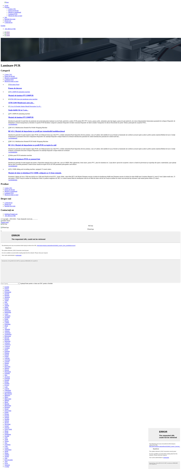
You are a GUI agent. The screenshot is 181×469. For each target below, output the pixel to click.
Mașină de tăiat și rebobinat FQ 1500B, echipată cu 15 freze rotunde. (35, 173)
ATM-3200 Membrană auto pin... (21, 103)
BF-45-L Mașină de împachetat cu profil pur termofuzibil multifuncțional (36, 131)
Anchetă (10, 124)
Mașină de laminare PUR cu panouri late (24, 159)
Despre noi (8, 21)
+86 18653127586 (10, 29)
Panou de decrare (13, 10)
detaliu (15, 124)
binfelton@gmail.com (11, 214)
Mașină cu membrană (14, 12)
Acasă (6, 5)
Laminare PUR (12, 14)
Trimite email (5, 222)
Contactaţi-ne (8, 22)
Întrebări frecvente (10, 19)
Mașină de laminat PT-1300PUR (20, 95)
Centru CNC (12, 9)
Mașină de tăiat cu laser (15, 15)
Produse (7, 7)
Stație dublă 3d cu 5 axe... (18, 110)
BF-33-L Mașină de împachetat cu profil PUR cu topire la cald (32, 145)
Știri (6, 17)
